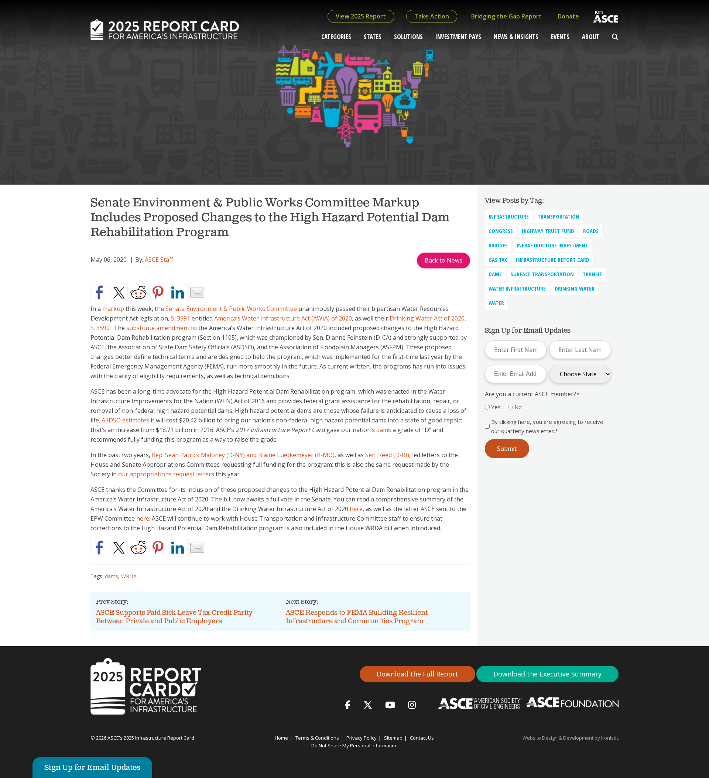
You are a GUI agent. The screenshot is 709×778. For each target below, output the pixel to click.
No (518, 407)
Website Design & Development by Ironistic (571, 737)
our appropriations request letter (164, 474)
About (590, 36)
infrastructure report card (552, 259)
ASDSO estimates (125, 420)
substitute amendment (157, 328)
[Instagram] (412, 705)
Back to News (443, 260)
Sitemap (393, 737)
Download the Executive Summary (547, 673)
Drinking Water (575, 288)
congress (501, 230)
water (496, 302)
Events (560, 36)
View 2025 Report (361, 16)
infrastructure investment (552, 245)
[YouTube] (390, 705)
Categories (336, 36)
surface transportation (542, 274)
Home (281, 737)
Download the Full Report (417, 673)
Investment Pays (458, 36)
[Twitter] (367, 705)
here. (143, 518)
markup (113, 309)
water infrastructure (517, 288)
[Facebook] (347, 705)
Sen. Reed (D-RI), (388, 455)
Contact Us (422, 737)
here (356, 509)
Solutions (408, 36)
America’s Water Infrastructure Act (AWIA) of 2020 (283, 318)
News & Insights (516, 36)
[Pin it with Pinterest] (158, 292)
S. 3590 (100, 328)
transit (592, 274)
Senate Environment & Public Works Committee (231, 309)
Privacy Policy (361, 737)
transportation (558, 216)
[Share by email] (197, 292)
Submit (507, 449)
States (372, 36)
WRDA (129, 576)
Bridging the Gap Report (506, 16)
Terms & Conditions (317, 737)
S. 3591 (180, 318)
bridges (498, 245)
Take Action (431, 16)
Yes (496, 407)
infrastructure (509, 216)
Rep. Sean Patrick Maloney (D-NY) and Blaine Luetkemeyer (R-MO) (243, 455)
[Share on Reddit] (138, 292)
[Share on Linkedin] (177, 292)
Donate (568, 16)
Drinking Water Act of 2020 (427, 318)
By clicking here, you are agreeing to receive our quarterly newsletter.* (547, 426)
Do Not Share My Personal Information (354, 745)
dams (383, 430)
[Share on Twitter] (119, 292)
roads (591, 230)
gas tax (498, 259)
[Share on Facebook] (99, 292)
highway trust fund (548, 230)
